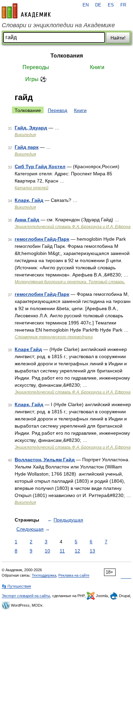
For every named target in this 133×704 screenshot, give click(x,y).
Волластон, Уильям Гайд (45, 459)
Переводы (36, 67)
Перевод (57, 110)
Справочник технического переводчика (54, 337)
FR (123, 5)
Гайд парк (27, 147)
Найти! (117, 38)
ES (111, 5)
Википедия (25, 134)
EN (86, 5)
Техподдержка (44, 575)
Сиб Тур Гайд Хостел (40, 166)
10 (47, 551)
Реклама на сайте (73, 575)
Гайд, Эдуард (31, 127)
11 (62, 551)
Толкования (66, 56)
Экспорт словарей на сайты (26, 596)
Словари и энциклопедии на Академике (58, 25)
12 (77, 551)
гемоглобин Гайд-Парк (42, 239)
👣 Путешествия (16, 586)
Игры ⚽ (36, 79)
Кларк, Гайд (29, 200)
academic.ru (26, 10)
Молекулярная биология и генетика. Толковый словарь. (70, 281)
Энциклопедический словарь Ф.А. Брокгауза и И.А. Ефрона (73, 226)
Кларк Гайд (28, 349)
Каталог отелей (31, 188)
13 (92, 551)
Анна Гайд (27, 219)
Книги (97, 67)
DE (98, 5)
